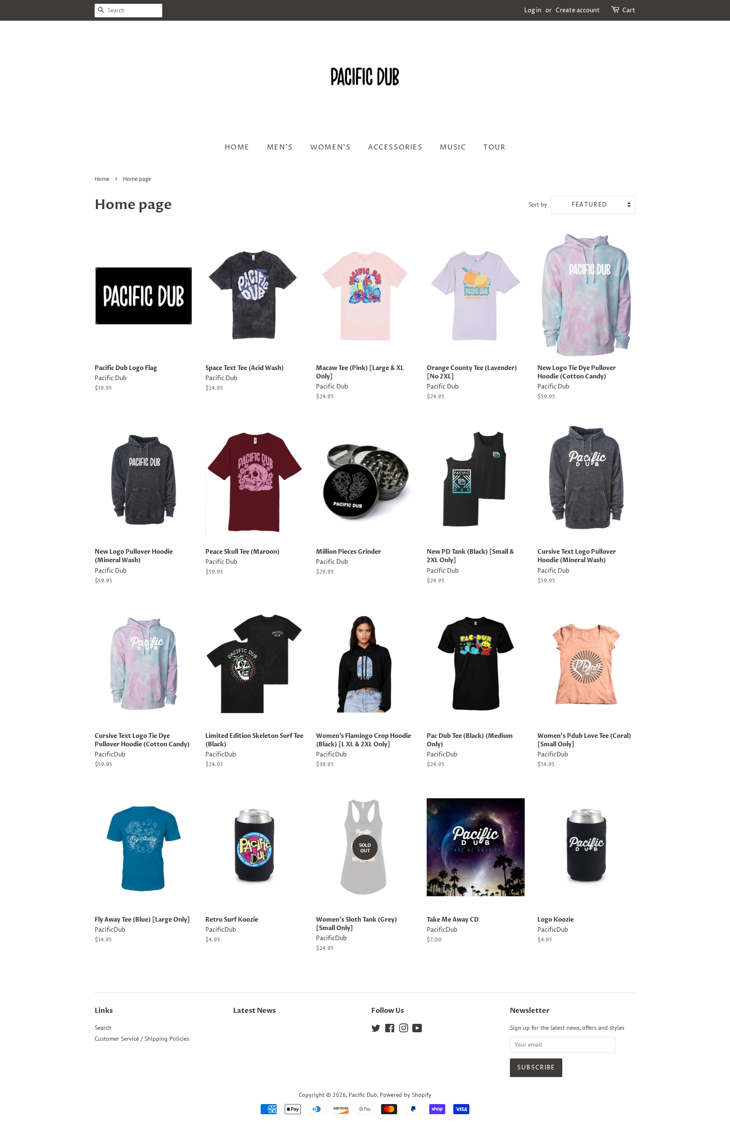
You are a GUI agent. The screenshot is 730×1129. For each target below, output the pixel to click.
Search (103, 1027)
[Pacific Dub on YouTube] (417, 1030)
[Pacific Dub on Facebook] (390, 1030)
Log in (533, 10)
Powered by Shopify (405, 1095)
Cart (628, 10)
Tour (494, 147)
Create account (578, 10)
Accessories (395, 147)
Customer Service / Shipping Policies (142, 1038)
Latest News (254, 1010)
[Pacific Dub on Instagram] (403, 1030)
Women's (330, 147)
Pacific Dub (363, 1095)
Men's (280, 147)
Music (453, 147)
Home (237, 147)
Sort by (537, 204)
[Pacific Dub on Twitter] (376, 1030)
